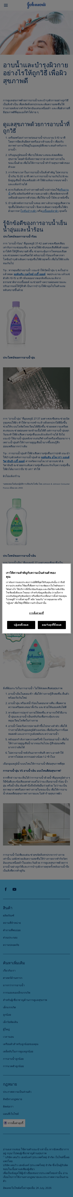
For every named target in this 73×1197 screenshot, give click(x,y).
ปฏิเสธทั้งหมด (21, 625)
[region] (36, 598)
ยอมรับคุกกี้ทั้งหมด (52, 625)
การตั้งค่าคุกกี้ (36, 613)
